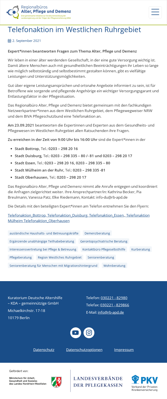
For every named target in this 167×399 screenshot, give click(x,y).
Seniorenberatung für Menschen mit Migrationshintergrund (53, 266)
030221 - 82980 (114, 297)
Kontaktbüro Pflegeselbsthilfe (103, 249)
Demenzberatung (97, 233)
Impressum (124, 349)
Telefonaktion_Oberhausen (46, 220)
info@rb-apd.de (111, 312)
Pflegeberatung (21, 258)
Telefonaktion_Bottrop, (27, 215)
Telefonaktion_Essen (106, 215)
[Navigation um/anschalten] (155, 12)
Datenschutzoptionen (84, 349)
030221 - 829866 (114, 304)
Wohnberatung (114, 266)
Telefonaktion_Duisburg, (68, 215)
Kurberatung (140, 249)
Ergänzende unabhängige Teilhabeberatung (42, 241)
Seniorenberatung (101, 258)
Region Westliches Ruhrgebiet (60, 258)
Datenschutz (43, 349)
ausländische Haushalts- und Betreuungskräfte (44, 233)
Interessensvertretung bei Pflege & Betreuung (43, 249)
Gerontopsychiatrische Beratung (103, 241)
